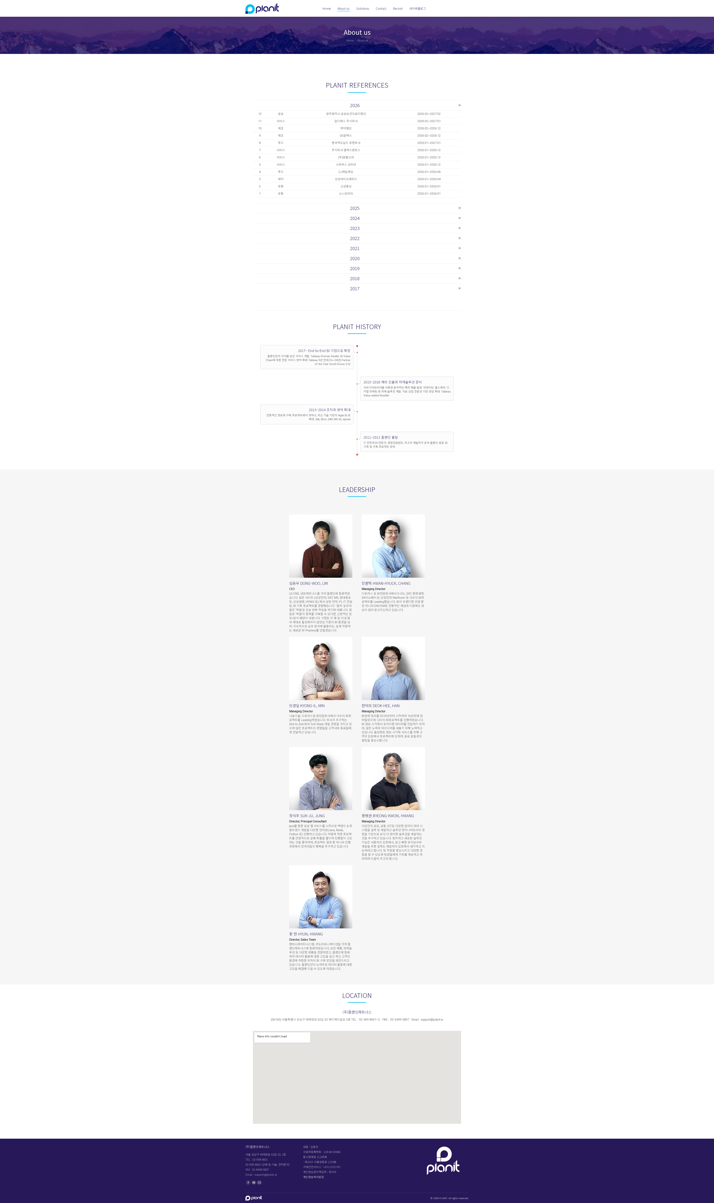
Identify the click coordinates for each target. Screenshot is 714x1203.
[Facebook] (248, 1182)
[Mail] (259, 1182)
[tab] (357, 104)
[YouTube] (253, 1182)
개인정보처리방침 (313, 1177)
